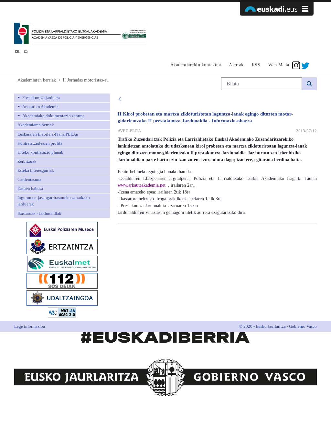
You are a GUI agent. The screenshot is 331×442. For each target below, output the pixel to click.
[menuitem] (195, 65)
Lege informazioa (29, 326)
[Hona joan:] (80, 34)
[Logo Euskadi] (277, 9)
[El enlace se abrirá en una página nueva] (62, 228)
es (25, 50)
